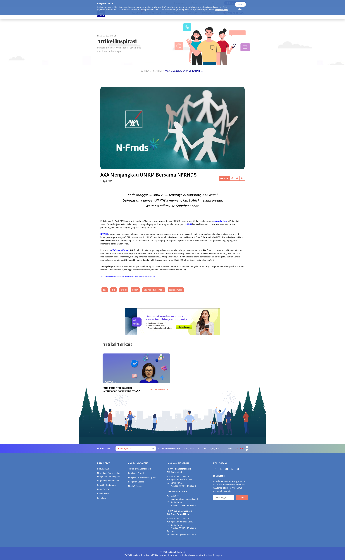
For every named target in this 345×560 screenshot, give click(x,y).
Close (240, 9)
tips (104, 289)
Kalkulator (102, 498)
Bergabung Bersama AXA (108, 480)
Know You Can (103, 489)
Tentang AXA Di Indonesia (139, 468)
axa (113, 289)
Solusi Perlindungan (106, 485)
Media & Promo (135, 486)
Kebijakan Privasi (136, 473)
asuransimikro (175, 289)
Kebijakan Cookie (221, 10)
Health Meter (103, 493)
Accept (240, 4)
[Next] (247, 450)
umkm (135, 289)
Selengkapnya (157, 389)
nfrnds (124, 289)
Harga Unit (103, 448)
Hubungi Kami (103, 468)
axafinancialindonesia (154, 289)
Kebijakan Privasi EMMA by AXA (142, 477)
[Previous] (247, 447)
